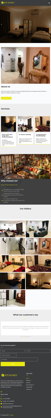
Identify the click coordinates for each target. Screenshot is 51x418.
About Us (28, 380)
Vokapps (12, 415)
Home (27, 378)
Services (28, 382)
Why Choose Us (30, 385)
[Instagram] (1, 391)
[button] (49, 3)
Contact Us (29, 389)
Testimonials (29, 387)
